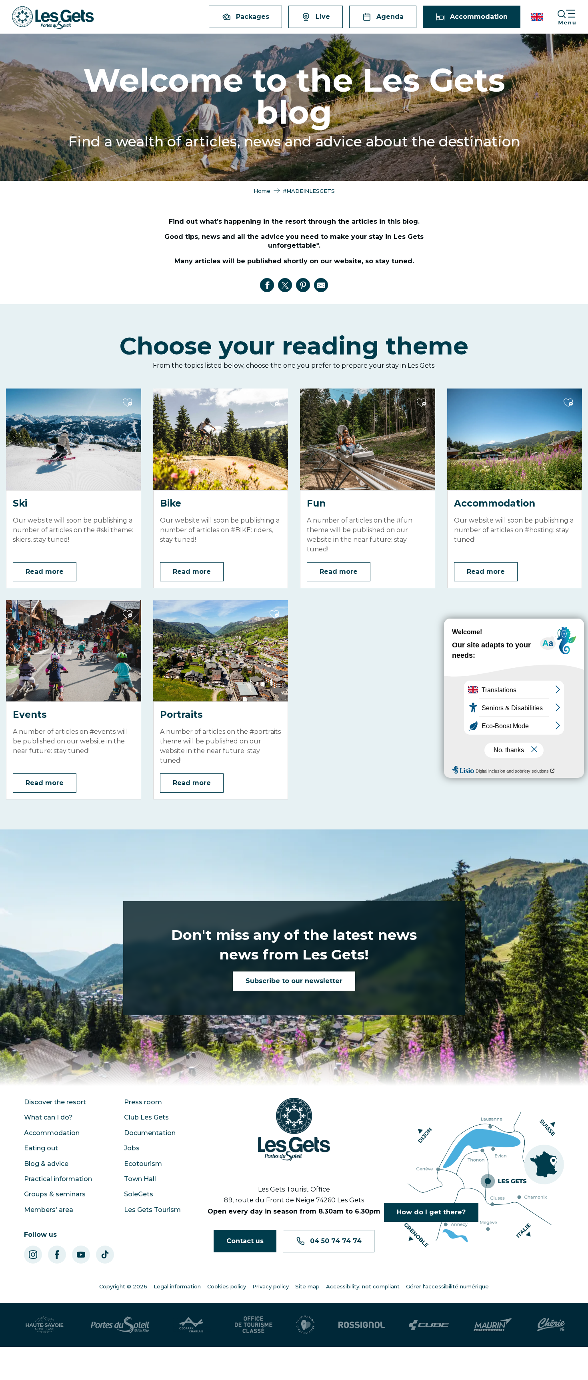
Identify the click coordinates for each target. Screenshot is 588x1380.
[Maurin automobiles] (492, 1325)
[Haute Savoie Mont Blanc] (44, 1325)
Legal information (177, 1286)
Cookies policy (226, 1286)
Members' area (48, 1210)
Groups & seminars (55, 1194)
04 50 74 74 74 (336, 1241)
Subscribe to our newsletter (294, 981)
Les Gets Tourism (152, 1210)
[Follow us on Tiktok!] (105, 1255)
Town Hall (140, 1179)
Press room (143, 1102)
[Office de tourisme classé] (253, 1324)
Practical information (58, 1179)
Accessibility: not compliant (363, 1286)
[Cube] (429, 1325)
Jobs (132, 1148)
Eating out (41, 1148)
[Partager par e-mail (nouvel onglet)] (321, 285)
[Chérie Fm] (551, 1325)
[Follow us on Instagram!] (33, 1255)
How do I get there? (431, 1212)
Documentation (150, 1133)
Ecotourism (143, 1164)
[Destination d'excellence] (305, 1325)
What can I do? (48, 1117)
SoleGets (138, 1194)
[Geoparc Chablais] (192, 1324)
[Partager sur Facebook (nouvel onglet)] (267, 285)
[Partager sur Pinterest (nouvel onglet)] (303, 285)
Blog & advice (46, 1164)
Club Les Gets (146, 1117)
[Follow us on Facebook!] (57, 1255)
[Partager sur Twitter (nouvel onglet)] (285, 285)
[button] (537, 17)
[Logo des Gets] (294, 1129)
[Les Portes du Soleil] (120, 1324)
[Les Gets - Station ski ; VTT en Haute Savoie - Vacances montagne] (53, 18)
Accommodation (52, 1133)
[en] (537, 17)
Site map (307, 1286)
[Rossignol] (361, 1324)
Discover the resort (55, 1102)
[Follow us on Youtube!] (81, 1255)
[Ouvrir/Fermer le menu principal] (572, 17)
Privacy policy (270, 1286)
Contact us (245, 1241)
